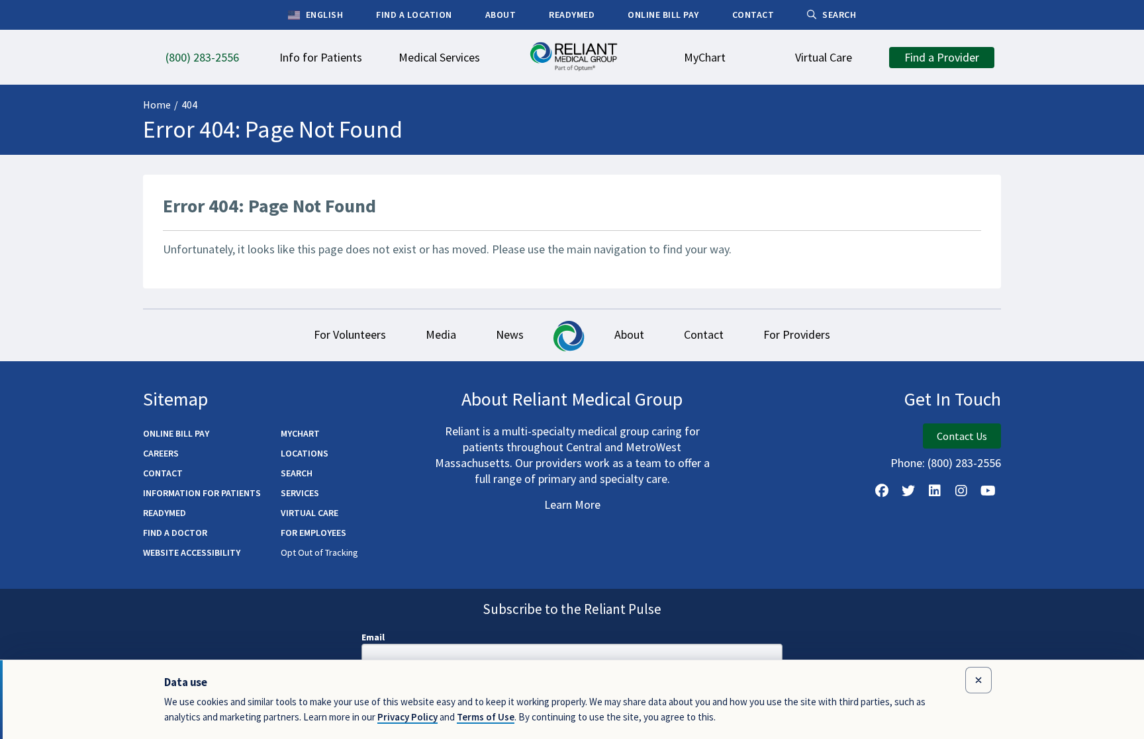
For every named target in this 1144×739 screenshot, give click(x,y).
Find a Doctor (175, 533)
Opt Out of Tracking (319, 552)
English (323, 15)
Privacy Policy (407, 717)
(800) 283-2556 (964, 462)
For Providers (796, 334)
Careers (161, 453)
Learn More (572, 504)
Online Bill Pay (176, 433)
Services (300, 493)
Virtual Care (309, 513)
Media (441, 334)
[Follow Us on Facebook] (882, 491)
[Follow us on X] (908, 491)
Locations (304, 453)
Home (157, 104)
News (510, 334)
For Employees (313, 533)
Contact (704, 334)
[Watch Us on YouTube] (988, 491)
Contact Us (962, 436)
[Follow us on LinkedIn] (935, 491)
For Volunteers (350, 334)
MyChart (300, 433)
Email (373, 637)
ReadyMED (164, 513)
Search (296, 473)
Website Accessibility (191, 552)
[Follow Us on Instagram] (961, 491)
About (629, 334)
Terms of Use (485, 717)
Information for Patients (202, 493)
